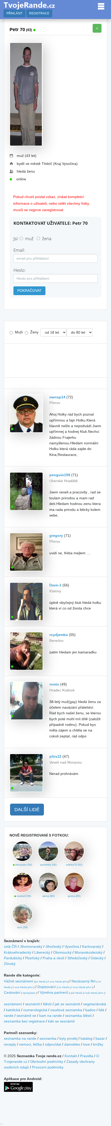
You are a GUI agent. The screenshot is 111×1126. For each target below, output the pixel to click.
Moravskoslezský (88, 952)
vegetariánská (94, 1004)
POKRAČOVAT (29, 290)
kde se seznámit (61, 1021)
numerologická (35, 1010)
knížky (98, 1044)
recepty (10, 1044)
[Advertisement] (55, 360)
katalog (86, 1038)
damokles (72, 1044)
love (86, 1044)
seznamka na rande (20, 1038)
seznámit (32, 1004)
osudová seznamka (66, 1010)
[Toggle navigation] (101, 6)
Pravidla (86, 1056)
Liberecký (42, 952)
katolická (13, 1010)
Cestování (12, 992)
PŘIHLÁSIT (14, 13)
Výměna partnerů (54, 992)
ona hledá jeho (59, 981)
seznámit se (26, 1016)
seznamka (47, 1038)
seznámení (13, 1004)
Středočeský (77, 958)
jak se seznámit (67, 1004)
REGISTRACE (39, 13)
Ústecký (97, 958)
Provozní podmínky (48, 1067)
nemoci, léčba (30, 1044)
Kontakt (71, 1056)
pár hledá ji (77, 992)
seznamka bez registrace (24, 1021)
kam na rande (50, 1016)
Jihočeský (53, 946)
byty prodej (68, 1038)
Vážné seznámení (18, 981)
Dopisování (46, 987)
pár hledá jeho (95, 992)
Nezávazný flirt (84, 981)
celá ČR (10, 946)
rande (8, 1016)
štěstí (47, 1004)
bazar (100, 1038)
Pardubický (13, 958)
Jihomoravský (31, 946)
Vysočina (72, 946)
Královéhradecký (17, 952)
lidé (101, 1010)
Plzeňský (32, 958)
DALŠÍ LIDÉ (26, 809)
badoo (90, 1010)
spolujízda (29, 992)
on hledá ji (41, 981)
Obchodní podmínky (46, 1061)
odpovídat (53, 1044)
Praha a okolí (53, 958)
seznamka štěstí (78, 1016)
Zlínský (9, 964)
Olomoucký (62, 952)
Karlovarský (91, 946)
